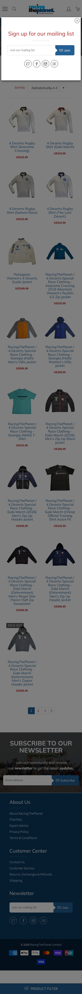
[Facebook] (36, 63)
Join (67, 50)
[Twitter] (28, 63)
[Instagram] (45, 63)
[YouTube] (54, 63)
